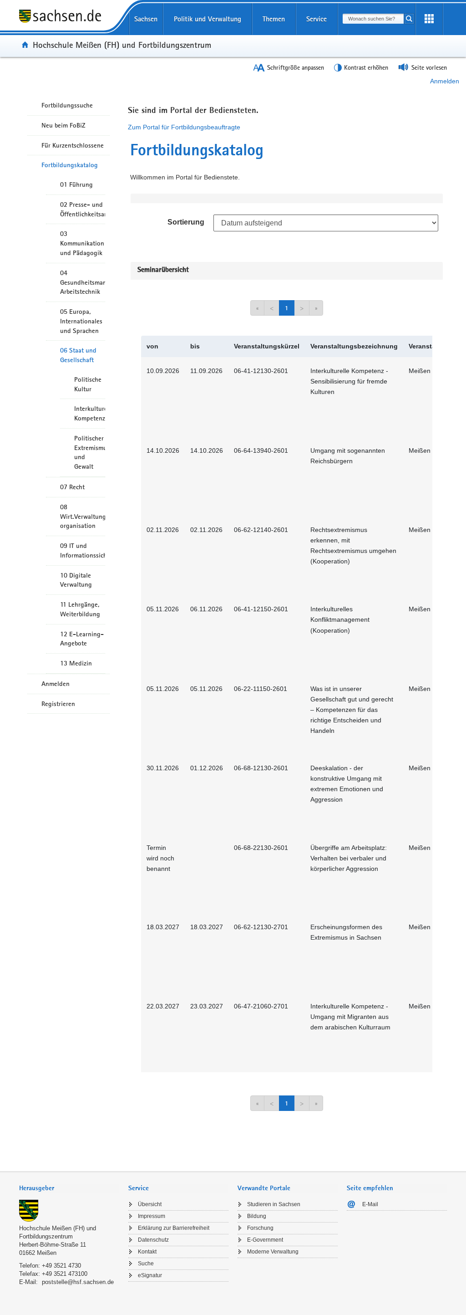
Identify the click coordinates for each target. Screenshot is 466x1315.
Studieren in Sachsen (273, 1204)
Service (316, 19)
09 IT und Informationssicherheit (82, 550)
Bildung (256, 1216)
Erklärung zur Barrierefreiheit (173, 1228)
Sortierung (185, 222)
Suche (146, 1263)
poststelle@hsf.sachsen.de (78, 1282)
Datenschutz (153, 1240)
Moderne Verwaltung (273, 1251)
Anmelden (444, 81)
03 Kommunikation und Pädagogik (82, 243)
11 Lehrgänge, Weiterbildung (80, 609)
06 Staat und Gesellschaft (78, 355)
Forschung (260, 1228)
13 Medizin (76, 663)
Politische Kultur (87, 384)
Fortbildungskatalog (69, 165)
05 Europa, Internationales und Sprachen (81, 321)
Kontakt (147, 1251)
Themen (274, 19)
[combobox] (373, 18)
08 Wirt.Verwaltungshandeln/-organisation (82, 516)
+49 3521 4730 (61, 1265)
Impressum (151, 1216)
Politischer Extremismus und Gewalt (89, 452)
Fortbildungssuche (67, 105)
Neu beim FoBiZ (63, 125)
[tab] (69, 1189)
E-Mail (370, 1204)
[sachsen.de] (69, 22)
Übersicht (150, 1204)
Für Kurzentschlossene (72, 145)
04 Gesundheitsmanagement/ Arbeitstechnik (82, 282)
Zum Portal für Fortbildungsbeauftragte (184, 127)
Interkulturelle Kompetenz (89, 413)
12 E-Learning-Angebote (82, 639)
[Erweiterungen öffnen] (429, 19)
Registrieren (58, 704)
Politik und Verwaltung (207, 19)
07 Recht (72, 487)
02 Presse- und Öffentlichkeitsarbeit (82, 209)
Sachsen (145, 19)
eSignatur (150, 1275)
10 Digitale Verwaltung (76, 580)
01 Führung (76, 184)
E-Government (265, 1240)
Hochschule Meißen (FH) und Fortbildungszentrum (122, 44)
